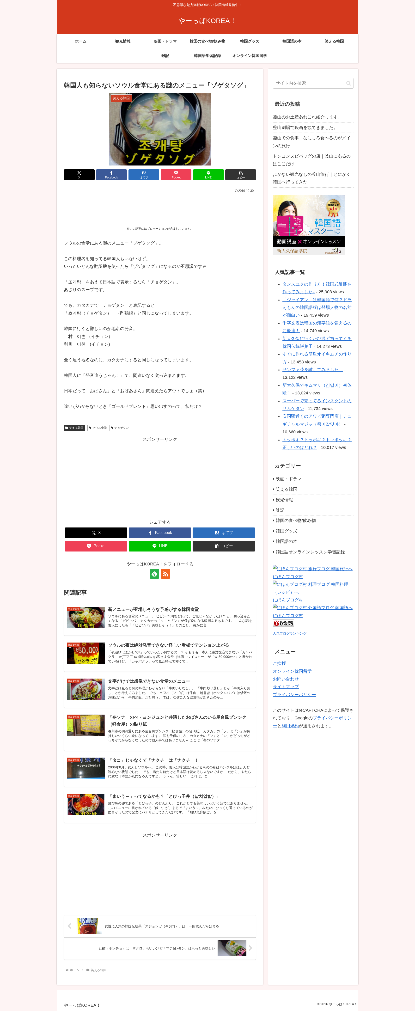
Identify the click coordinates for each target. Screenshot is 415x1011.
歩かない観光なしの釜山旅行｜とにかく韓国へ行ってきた (312, 178)
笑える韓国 (76, 427)
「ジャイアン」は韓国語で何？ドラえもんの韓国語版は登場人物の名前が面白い (317, 307)
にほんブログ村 (288, 576)
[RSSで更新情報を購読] (165, 574)
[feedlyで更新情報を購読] (154, 574)
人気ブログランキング (289, 633)
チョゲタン (121, 427)
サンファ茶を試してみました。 (312, 369)
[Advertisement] (160, 208)
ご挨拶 (279, 663)
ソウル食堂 (99, 427)
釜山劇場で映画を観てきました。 (305, 127)
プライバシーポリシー (294, 694)
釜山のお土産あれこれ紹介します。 (307, 117)
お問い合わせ (286, 679)
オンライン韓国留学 (292, 671)
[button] (240, 174)
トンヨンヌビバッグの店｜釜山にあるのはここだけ (312, 160)
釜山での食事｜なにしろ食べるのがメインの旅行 (312, 141)
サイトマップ (286, 686)
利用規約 (290, 725)
